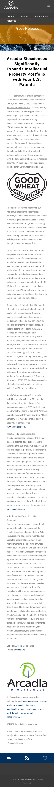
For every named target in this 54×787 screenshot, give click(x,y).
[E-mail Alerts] (45, 759)
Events (24, 16)
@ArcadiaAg (19, 650)
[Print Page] (9, 759)
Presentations (40, 16)
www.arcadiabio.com (16, 427)
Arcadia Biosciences (26, 779)
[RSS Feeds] (27, 759)
